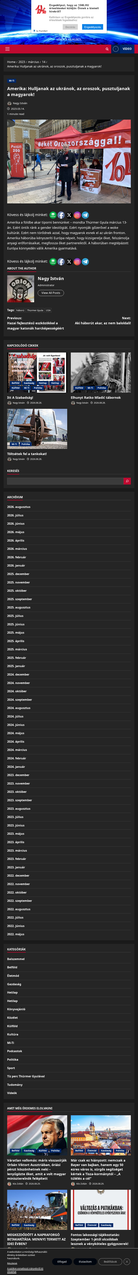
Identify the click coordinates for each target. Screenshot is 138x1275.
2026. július (15, 515)
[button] (7, 49)
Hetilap (43, 383)
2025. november (18, 582)
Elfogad (62, 1261)
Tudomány (14, 1085)
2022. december (18, 876)
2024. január (16, 767)
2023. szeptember (19, 800)
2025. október (17, 591)
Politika (38, 387)
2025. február (16, 658)
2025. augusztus (18, 607)
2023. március (17, 851)
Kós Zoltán (17, 1183)
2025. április (15, 641)
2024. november (18, 683)
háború (20, 310)
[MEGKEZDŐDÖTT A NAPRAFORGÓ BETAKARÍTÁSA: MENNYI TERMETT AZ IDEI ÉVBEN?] (37, 1210)
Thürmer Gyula (35, 310)
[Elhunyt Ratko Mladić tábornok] (101, 373)
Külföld (16, 387)
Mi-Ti (11, 80)
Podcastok (14, 1051)
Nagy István (19, 103)
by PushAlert (41, 30)
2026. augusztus (18, 507)
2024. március (17, 750)
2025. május (15, 633)
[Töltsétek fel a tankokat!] (37, 429)
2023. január (16, 867)
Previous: (35, 323)
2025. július (15, 616)
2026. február (16, 557)
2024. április (15, 742)
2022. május (15, 934)
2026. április (15, 540)
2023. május (15, 834)
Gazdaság (29, 383)
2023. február (16, 859)
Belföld (15, 383)
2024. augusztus (18, 708)
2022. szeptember (19, 901)
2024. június (15, 725)
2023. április (15, 842)
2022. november (18, 884)
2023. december (18, 775)
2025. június (15, 624)
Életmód (13, 976)
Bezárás (70, 27)
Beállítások (110, 1261)
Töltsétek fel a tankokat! (27, 454)
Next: (103, 320)
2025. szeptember (19, 599)
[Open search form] (107, 49)
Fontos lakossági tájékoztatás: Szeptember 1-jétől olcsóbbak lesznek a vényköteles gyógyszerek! (99, 1239)
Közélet (12, 1018)
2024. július (15, 716)
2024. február (16, 758)
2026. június (15, 524)
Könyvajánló (16, 1009)
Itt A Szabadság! (20, 397)
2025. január (16, 666)
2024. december (18, 674)
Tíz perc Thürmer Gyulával (26, 1076)
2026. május (15, 532)
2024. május (15, 733)
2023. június (15, 825)
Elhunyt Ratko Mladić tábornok (96, 397)
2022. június (15, 926)
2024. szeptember (19, 700)
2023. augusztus (18, 809)
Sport (11, 1068)
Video (127, 49)
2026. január (16, 565)
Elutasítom (85, 1261)
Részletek (12, 1263)
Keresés (13, 471)
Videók (12, 1093)
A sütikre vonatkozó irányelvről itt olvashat (25, 1270)
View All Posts (51, 293)
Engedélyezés (92, 27)
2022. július (15, 917)
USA (48, 310)
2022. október (17, 892)
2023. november (18, 783)
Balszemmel (16, 959)
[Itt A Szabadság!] (37, 373)
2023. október (17, 792)
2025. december (18, 574)
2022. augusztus (18, 909)
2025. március (17, 649)
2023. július (15, 817)
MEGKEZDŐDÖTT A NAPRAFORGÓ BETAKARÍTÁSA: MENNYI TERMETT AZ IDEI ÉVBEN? (36, 1239)
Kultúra (12, 1034)
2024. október (17, 691)
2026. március (17, 549)
